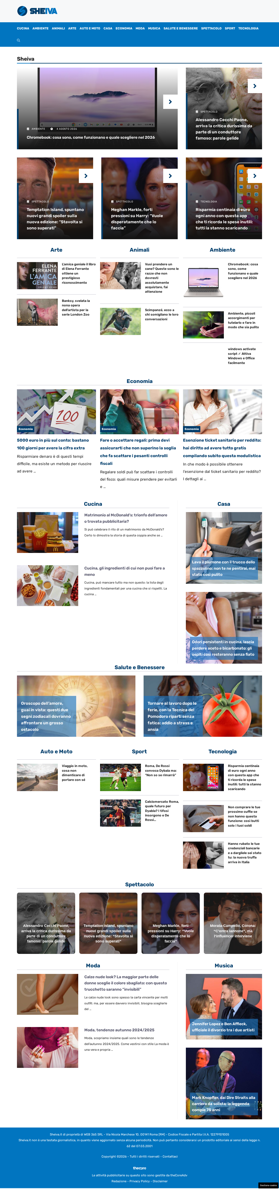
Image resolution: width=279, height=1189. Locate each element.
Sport (230, 28)
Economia (124, 28)
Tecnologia (248, 28)
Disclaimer (160, 1181)
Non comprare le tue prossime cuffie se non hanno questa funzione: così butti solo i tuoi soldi (244, 816)
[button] (18, 41)
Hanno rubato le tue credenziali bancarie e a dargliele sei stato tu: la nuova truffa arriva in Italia (244, 853)
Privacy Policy (139, 1181)
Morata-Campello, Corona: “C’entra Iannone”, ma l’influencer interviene (233, 931)
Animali (58, 28)
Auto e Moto (90, 28)
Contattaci (170, 1156)
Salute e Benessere (181, 28)
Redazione (119, 1181)
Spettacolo (211, 28)
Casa (108, 28)
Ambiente (40, 28)
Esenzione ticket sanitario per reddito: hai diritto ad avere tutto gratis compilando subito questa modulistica (222, 448)
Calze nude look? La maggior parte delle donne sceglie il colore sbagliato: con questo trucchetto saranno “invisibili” (125, 983)
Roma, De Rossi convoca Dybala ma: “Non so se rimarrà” (161, 770)
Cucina (23, 28)
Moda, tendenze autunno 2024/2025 (119, 1030)
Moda (140, 28)
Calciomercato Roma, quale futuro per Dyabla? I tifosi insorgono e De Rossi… (162, 811)
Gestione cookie (268, 1185)
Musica (154, 28)
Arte (72, 28)
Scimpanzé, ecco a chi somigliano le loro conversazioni (162, 314)
